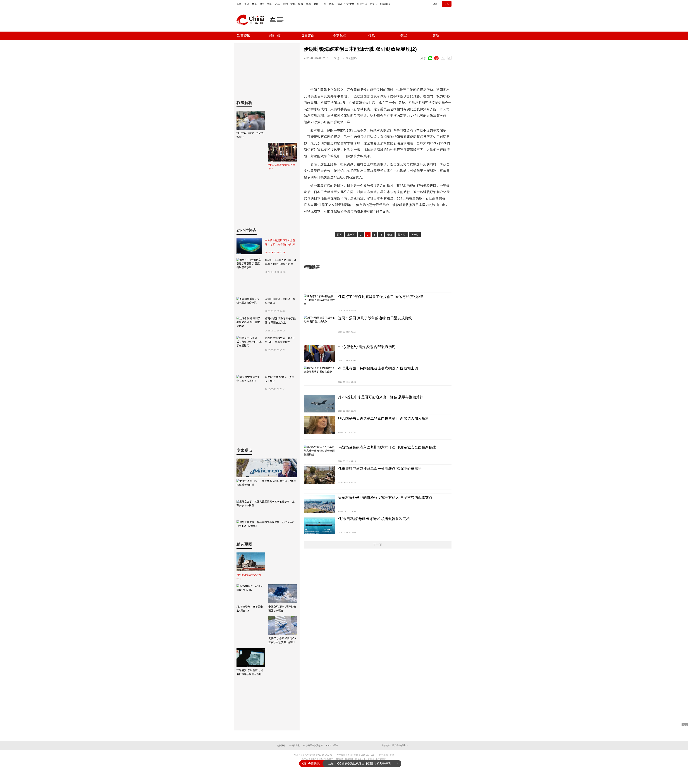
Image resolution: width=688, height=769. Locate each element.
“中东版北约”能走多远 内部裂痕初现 (366, 347)
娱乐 (269, 4)
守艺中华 (349, 4)
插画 (308, 4)
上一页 (351, 234)
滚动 (435, 35)
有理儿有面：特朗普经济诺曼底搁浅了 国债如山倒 (378, 368)
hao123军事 (332, 745)
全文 (389, 234)
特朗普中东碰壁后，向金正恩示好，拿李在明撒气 (280, 340)
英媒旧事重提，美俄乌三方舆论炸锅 (280, 301)
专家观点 (339, 35)
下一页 (415, 234)
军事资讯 (243, 35)
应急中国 (362, 4)
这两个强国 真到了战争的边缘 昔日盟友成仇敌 (280, 320)
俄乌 (371, 35)
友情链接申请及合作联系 (394, 745)
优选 (331, 4)
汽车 (277, 4)
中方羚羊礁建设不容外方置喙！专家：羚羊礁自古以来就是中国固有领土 (280, 242)
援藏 (300, 4)
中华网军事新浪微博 (313, 745)
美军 (403, 35)
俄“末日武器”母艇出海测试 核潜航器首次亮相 (374, 519)
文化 (292, 4)
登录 (447, 4)
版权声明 (349, 759)
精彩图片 (275, 35)
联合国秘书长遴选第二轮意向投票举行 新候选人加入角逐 (383, 418)
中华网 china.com (251, 20)
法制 (339, 4)
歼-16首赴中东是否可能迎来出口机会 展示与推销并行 (380, 397)
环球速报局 (349, 58)
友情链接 (369, 759)
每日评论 (307, 35)
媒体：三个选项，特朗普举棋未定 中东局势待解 (358, 763)
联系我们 (328, 759)
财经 (262, 4)
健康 (316, 4)
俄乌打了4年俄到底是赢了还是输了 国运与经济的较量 (281, 261)
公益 (323, 4)
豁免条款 (359, 759)
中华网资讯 (294, 745)
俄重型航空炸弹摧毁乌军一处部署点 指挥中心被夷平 (380, 469)
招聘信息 (339, 759)
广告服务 (318, 759)
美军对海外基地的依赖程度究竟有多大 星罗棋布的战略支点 (385, 497)
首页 (239, 4)
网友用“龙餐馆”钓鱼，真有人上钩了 (279, 379)
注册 (435, 4)
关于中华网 (307, 759)
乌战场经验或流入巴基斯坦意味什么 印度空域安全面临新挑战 (387, 447)
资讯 (246, 4)
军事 (254, 4)
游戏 (285, 4)
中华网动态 (381, 759)
